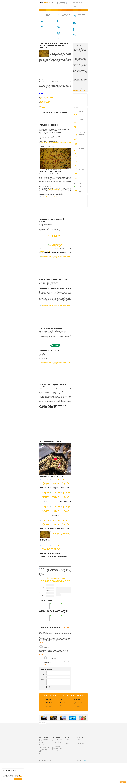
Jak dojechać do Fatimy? (43, 749)
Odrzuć (11, 778)
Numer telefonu (42, 587)
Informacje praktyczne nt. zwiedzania (46, 99)
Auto (79, 9)
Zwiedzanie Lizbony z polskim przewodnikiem (47, 108)
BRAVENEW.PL (86, 760)
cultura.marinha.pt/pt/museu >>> (45, 253)
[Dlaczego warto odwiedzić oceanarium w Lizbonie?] (72, 718)
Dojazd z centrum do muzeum (45, 101)
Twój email (42, 674)
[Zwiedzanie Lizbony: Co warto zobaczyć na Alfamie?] (44, 718)
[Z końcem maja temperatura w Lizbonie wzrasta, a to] (83, 729)
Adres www (42, 676)
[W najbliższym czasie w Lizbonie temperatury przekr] (59, 729)
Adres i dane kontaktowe (44, 102)
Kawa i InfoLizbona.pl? (82, 14)
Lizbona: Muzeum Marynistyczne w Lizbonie (47, 630)
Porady (59, 9)
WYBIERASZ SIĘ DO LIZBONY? (79, 90)
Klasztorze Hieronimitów (54, 182)
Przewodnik (48, 9)
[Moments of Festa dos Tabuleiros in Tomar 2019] (82, 718)
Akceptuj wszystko (18, 778)
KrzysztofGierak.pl (79, 740)
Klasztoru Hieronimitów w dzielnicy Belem (55, 189)
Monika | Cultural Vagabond (49, 646)
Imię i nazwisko (42, 584)
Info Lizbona (64, 9)
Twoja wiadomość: (59, 584)
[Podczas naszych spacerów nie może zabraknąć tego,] (67, 729)
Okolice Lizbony (69, 9)
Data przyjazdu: (42, 595)
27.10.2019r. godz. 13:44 (52, 658)
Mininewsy (44, 12)
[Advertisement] (55, 70)
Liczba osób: (41, 592)
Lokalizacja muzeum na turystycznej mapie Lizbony (48, 105)
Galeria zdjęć (42, 107)
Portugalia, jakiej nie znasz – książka (66, 15)
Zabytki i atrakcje (54, 9)
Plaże (80, 186)
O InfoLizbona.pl (66, 739)
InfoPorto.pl (78, 739)
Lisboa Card (50, 231)
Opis (41, 94)
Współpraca (75, 2)
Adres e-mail (41, 590)
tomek (49, 657)
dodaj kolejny (65, 628)
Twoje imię (42, 671)
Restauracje (81, 183)
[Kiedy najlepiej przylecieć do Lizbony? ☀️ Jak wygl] (51, 729)
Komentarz (42, 679)
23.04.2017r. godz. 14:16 (47, 647)
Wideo (41, 106)
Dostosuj (6, 778)
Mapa (82, 9)
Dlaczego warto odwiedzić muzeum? (46, 103)
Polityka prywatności (19, 776)
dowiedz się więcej (48, 706)
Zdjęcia (85, 9)
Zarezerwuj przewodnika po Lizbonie (57, 750)
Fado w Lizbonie (82, 148)
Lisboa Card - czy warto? (49, 15)
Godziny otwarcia (43, 98)
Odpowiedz (41, 642)
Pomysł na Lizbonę (42, 9)
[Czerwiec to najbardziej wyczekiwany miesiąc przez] (75, 729)
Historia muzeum (43, 96)
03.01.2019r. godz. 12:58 (43, 632)
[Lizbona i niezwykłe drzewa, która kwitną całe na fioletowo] (63, 718)
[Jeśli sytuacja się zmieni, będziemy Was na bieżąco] (43, 729)
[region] (13, 775)
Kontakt (74, 6)
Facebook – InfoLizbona (80, 743)
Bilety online (75, 9)
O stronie (81, 2)
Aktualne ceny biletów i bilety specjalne (46, 97)
